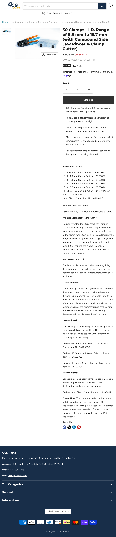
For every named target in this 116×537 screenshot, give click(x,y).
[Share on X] (69, 427)
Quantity (67, 83)
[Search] (102, 6)
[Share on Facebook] (64, 427)
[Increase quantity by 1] (89, 90)
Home (5, 22)
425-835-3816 (17, 469)
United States (56, 511)
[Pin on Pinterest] (79, 427)
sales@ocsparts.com (17, 475)
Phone (63, 13)
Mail (70, 13)
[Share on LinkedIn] (74, 427)
